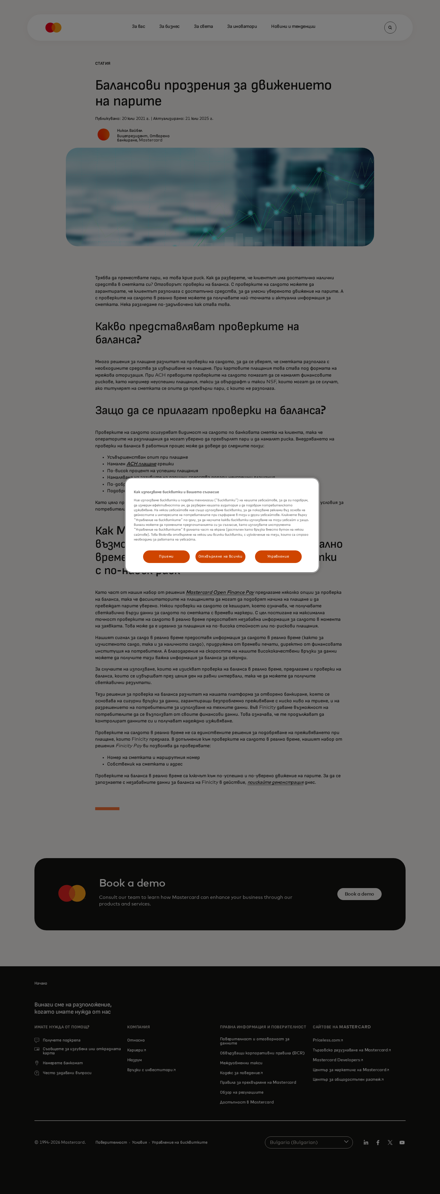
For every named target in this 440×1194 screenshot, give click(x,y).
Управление (278, 556)
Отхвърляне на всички (220, 556)
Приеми (166, 556)
